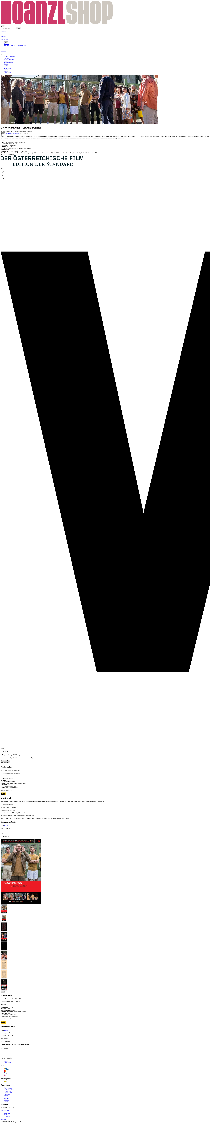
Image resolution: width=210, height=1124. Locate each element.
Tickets (6, 65)
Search (2, 26)
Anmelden (6, 44)
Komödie (16, 133)
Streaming (6, 64)
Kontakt (6, 71)
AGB (5, 1115)
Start (7, 133)
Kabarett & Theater (9, 59)
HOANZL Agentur (9, 1089)
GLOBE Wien (7, 1091)
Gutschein (6, 69)
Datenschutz (7, 1116)
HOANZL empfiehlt (9, 56)
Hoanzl (6, 825)
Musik (5, 61)
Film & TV (7, 58)
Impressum (7, 1113)
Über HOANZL (8, 1088)
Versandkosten (7, 72)
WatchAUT (7, 1094)
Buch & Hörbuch (8, 62)
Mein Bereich (7, 68)
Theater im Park (8, 1092)
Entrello (6, 1095)
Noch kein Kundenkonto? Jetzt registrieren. (15, 45)
